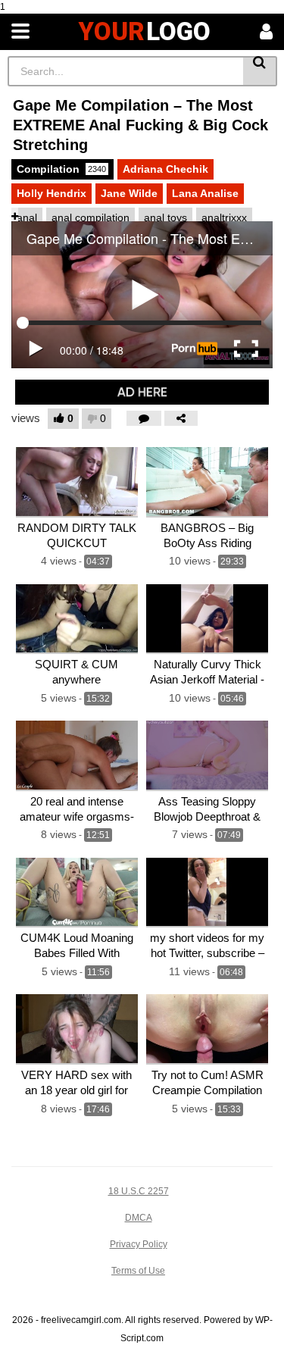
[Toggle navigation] (20, 32)
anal (27, 217)
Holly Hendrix (51, 193)
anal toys (165, 217)
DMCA (138, 1217)
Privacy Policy (138, 1244)
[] (260, 71)
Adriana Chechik (165, 169)
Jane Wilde (129, 193)
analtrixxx (224, 217)
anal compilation (90, 217)
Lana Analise (205, 193)
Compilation (61, 169)
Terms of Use (138, 1270)
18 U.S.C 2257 (138, 1191)
